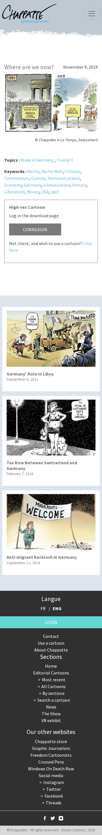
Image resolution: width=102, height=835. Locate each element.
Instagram (53, 782)
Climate (72, 171)
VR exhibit (51, 720)
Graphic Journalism (51, 748)
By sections (53, 693)
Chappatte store (51, 741)
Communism (16, 178)
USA (45, 192)
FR (43, 608)
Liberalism (14, 192)
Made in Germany (37, 160)
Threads (53, 803)
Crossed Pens (51, 762)
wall (55, 192)
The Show (51, 713)
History (79, 185)
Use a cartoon (51, 643)
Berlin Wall (52, 171)
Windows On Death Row (51, 768)
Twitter (53, 789)
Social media (51, 775)
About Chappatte (51, 650)
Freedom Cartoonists (51, 755)
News (51, 707)
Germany (32, 185)
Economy (13, 185)
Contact (51, 636)
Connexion (35, 229)
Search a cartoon (53, 700)
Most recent (53, 679)
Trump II (65, 160)
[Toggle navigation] (92, 13)
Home (51, 666)
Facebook (53, 796)
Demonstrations (64, 178)
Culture (38, 178)
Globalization (56, 185)
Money (33, 192)
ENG (57, 608)
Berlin (33, 171)
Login (51, 622)
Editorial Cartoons (51, 673)
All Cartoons (53, 686)
